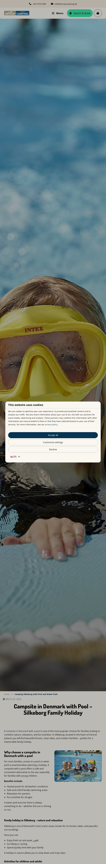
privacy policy (51, 424)
